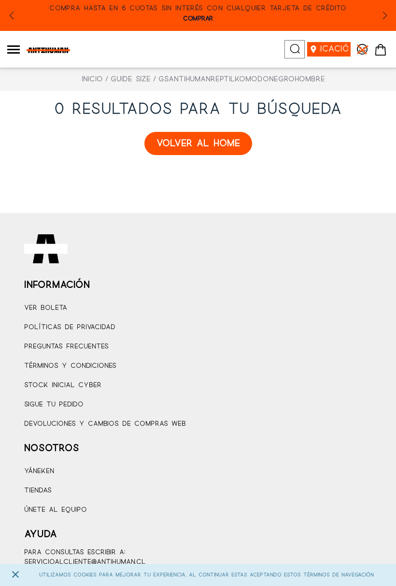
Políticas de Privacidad (69, 327)
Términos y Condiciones (70, 366)
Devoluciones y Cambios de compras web (105, 424)
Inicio (92, 79)
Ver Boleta (45, 308)
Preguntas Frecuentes (66, 346)
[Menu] (13, 49)
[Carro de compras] (380, 50)
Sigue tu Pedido (54, 404)
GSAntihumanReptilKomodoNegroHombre (241, 79)
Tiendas (38, 490)
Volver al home (198, 143)
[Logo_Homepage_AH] (44, 50)
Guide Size (131, 79)
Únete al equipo (55, 510)
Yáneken (39, 471)
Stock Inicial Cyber (62, 385)
